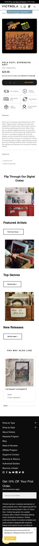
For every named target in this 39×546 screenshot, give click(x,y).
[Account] (24, 6)
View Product (14, 397)
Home (4, 13)
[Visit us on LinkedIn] (10, 472)
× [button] (34, 529)
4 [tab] (17, 405)
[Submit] (34, 495)
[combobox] (21, 6)
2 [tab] (9, 405)
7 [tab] (30, 405)
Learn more (10, 538)
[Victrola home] (10, 7)
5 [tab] (22, 405)
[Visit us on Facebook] (7, 472)
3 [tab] (13, 405)
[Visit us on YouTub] (13, 472)
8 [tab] (34, 405)
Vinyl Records (11, 13)
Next (19, 403)
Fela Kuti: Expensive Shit (24, 13)
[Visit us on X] (20, 472)
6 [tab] (26, 405)
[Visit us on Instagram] (3, 472)
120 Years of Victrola (19, 2)
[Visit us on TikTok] (16, 472)
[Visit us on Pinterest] (23, 472)
